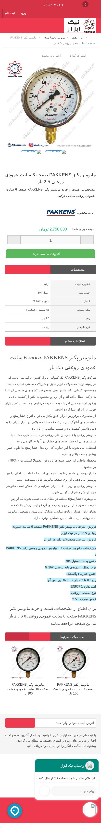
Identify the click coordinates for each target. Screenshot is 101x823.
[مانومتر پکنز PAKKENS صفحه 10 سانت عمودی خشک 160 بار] (73, 663)
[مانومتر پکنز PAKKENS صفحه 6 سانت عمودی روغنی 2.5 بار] (30, 160)
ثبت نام (10, 13)
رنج (88, 318)
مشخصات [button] (78, 269)
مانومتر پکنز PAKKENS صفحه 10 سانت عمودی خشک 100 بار (27, 689)
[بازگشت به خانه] (92, 38)
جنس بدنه (84, 292)
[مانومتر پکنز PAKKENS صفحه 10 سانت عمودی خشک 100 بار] (27, 663)
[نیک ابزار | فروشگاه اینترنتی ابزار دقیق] (80, 32)
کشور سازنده (82, 284)
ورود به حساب (53, 4)
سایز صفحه (83, 309)
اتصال (86, 301)
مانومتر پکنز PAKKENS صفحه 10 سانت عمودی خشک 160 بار (73, 689)
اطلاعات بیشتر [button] (74, 341)
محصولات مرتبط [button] (72, 637)
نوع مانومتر (83, 326)
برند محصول (85, 212)
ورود (23, 13)
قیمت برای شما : (82, 229)
